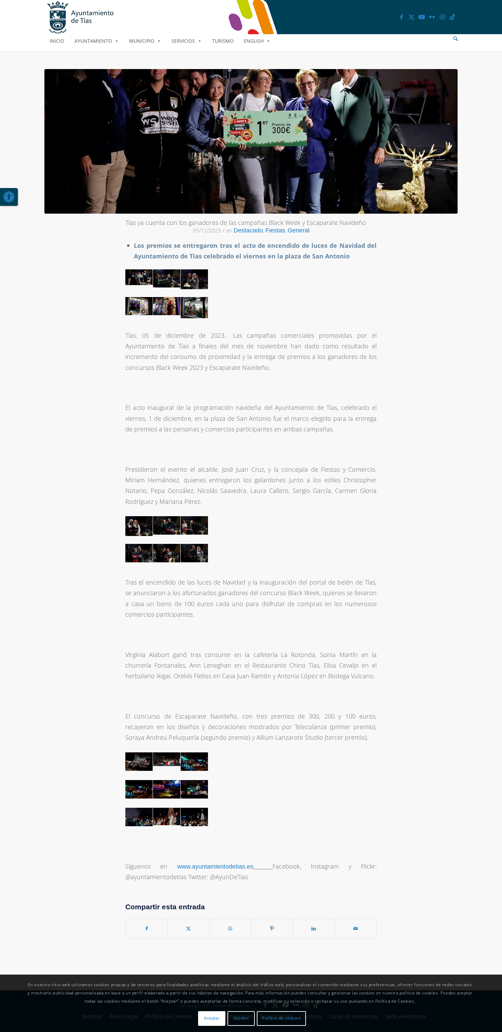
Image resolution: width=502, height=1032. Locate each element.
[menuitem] (455, 38)
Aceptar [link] (212, 1018)
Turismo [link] (223, 41)
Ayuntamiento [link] (93, 41)
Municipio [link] (141, 41)
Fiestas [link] (275, 230)
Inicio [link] (57, 41)
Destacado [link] (248, 230)
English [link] (254, 41)
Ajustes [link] (241, 1018)
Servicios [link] (183, 41)
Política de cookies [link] (281, 1018)
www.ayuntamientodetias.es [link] (215, 866)
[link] (9, 197)
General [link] (298, 230)
